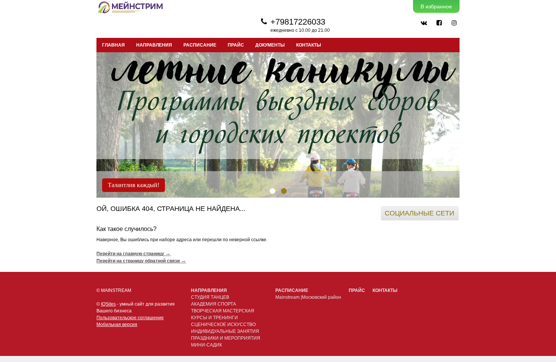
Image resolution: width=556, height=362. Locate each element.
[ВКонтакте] (423, 22)
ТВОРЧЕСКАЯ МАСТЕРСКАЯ (222, 311)
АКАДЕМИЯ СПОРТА (213, 304)
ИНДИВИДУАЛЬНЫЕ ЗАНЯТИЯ (225, 331)
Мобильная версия (116, 324)
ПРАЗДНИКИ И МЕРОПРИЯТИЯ (225, 338)
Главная (113, 45)
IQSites (108, 304)
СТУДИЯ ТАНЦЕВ (210, 297)
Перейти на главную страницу (133, 253)
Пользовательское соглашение (130, 317)
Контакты (308, 45)
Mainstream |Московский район (308, 297)
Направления (209, 290)
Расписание (291, 290)
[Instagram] (454, 22)
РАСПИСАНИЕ (199, 45)
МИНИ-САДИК (206, 345)
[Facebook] (438, 22)
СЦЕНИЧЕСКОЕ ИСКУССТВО (223, 324)
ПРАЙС (236, 45)
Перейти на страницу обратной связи (141, 261)
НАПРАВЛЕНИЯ (154, 45)
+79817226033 (297, 22)
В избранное (436, 6)
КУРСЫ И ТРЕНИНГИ (214, 317)
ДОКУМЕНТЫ (270, 45)
